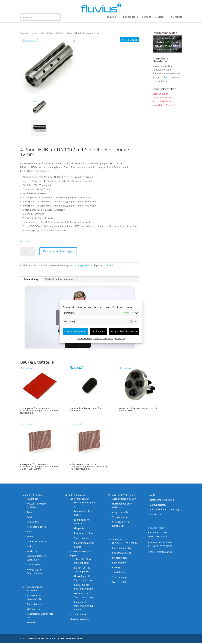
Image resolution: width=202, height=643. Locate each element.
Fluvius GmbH (36, 638)
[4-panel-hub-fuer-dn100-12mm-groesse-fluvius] (39, 128)
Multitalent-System (32, 494)
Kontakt (146, 17)
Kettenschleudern (36, 526)
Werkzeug (32, 551)
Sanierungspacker (79, 498)
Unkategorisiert (38, 33)
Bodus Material (35, 604)
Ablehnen (98, 331)
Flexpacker (79, 528)
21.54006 (108, 265)
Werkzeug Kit (119, 582)
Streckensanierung (32, 586)
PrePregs (117, 567)
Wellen (30, 546)
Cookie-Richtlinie (84, 338)
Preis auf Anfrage (58, 251)
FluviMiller (32, 498)
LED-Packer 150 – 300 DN (125, 543)
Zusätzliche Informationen (59, 279)
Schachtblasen (120, 517)
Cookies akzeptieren (75, 331)
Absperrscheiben (121, 512)
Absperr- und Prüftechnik (121, 494)
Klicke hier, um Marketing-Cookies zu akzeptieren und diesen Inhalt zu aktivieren (167, 44)
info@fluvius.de (164, 551)
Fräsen (30, 536)
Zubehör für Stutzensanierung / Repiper (84, 606)
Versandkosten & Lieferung (164, 509)
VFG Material (33, 609)
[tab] (31, 279)
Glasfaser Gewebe (79, 619)
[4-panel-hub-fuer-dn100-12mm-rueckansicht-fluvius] (39, 107)
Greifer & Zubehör (36, 541)
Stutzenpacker (81, 538)
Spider (30, 517)
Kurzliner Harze (78, 614)
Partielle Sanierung (75, 494)
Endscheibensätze (121, 547)
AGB (152, 494)
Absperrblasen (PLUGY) (124, 498)
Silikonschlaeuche (121, 552)
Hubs (30, 531)
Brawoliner (33, 590)
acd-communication (71, 638)
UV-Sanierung (115, 539)
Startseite (24, 33)
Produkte (111, 17)
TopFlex (31, 622)
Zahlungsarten (158, 504)
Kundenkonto (130, 17)
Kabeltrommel (119, 562)
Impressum (120, 338)
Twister (31, 512)
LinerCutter (33, 521)
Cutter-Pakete (34, 564)
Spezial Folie (118, 572)
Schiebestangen (120, 577)
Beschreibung (31, 279)
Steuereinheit (119, 557)
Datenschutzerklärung (103, 338)
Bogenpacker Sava (83, 533)
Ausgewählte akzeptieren (124, 331)
